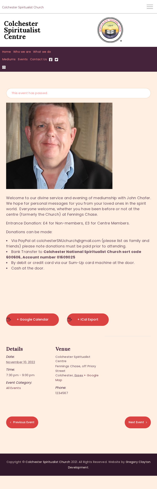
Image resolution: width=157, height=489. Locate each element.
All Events (13, 388)
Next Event (136, 422)
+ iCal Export (87, 319)
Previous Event (23, 422)
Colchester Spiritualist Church (48, 462)
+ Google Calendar (32, 319)
